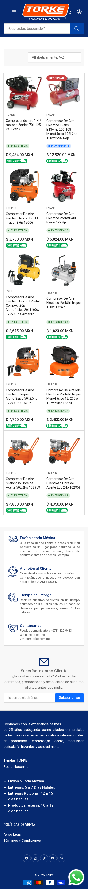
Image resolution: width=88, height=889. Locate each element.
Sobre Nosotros (16, 767)
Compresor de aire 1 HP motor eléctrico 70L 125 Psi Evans (23, 125)
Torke (50, 875)
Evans (10, 115)
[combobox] (44, 28)
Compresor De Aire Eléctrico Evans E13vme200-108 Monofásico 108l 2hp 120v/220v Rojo (61, 129)
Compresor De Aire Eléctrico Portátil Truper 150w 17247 (63, 303)
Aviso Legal (12, 834)
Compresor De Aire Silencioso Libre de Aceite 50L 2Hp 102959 (23, 483)
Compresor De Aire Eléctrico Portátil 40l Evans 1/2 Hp (61, 218)
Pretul (11, 291)
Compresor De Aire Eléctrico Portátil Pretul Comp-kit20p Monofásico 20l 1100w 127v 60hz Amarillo (23, 305)
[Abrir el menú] (14, 12)
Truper (11, 208)
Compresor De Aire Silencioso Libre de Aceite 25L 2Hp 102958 (63, 483)
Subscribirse (69, 698)
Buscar (77, 28)
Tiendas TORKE (15, 760)
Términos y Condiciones (22, 840)
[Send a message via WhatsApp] (76, 877)
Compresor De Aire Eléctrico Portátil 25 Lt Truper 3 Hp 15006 (22, 218)
